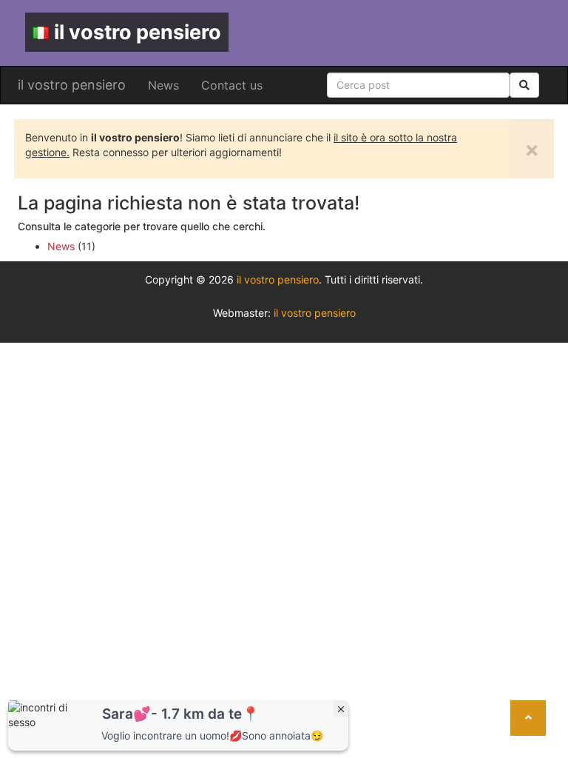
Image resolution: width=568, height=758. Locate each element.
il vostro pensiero (137, 32)
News (163, 85)
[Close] (341, 708)
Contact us (232, 85)
